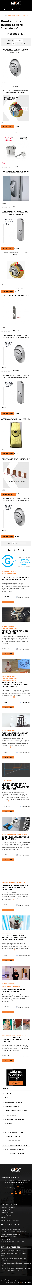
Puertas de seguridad (8, 882)
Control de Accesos (6, 1238)
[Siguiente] (24, 43)
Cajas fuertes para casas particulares (11, 1257)
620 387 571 (17, 1188)
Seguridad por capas (7, 1267)
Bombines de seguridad (8, 626)
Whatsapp (26, 1283)
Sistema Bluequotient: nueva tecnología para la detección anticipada (14, 938)
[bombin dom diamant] (16, 148)
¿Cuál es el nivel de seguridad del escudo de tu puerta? (15, 1040)
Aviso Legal (4, 1280)
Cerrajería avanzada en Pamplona (10, 1229)
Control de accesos (6, 1219)
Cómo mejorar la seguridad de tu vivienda (15, 838)
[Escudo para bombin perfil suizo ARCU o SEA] (16, 435)
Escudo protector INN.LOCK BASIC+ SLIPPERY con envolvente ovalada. (16, 499)
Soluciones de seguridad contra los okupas (14, 990)
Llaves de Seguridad (7, 1212)
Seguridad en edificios (8, 676)
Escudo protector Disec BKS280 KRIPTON (16, 253)
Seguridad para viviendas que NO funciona (13, 1262)
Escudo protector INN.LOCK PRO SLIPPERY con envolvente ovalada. (16, 336)
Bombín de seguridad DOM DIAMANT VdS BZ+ (16, 131)
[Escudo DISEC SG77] (16, 189)
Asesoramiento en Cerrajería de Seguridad (13, 1228)
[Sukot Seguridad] (16, 3)
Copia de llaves (5, 1239)
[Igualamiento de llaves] (16, 475)
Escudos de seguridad (8, 625)
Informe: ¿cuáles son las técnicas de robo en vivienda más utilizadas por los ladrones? (15, 786)
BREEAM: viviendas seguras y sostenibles (12, 1250)
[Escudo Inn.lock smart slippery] (16, 68)
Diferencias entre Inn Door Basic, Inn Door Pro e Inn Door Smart (15, 887)
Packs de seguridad (6, 1215)
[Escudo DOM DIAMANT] (16, 108)
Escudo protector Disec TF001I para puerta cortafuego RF (16, 296)
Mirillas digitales (5, 1214)
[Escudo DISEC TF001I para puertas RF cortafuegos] (16, 313)
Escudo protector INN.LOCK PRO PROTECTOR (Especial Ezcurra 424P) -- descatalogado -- (16, 213)
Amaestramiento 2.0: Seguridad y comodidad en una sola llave (15, 685)
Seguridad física (22, 834)
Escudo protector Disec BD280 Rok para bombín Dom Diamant (16, 91)
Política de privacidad (14, 1280)
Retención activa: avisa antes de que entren (13, 1252)
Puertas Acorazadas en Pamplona (10, 1234)
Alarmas (3, 1217)
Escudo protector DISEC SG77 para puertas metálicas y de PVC (16, 172)
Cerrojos (3, 1210)
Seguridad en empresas (9, 575)
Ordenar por (10, 40)
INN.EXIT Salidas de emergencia (10, 1220)
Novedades (20, 933)
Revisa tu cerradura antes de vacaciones (15, 632)
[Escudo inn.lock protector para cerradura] (16, 230)
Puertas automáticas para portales (10, 1243)
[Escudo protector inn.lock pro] (16, 353)
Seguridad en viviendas (9, 573)
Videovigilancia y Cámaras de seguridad (12, 1241)
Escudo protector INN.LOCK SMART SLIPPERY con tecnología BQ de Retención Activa (16, 51)
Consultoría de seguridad (10, 571)
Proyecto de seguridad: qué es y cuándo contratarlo (15, 579)
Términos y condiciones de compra (16, 1282)
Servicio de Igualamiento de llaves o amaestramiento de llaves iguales (16, 458)
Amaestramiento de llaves (8, 1236)
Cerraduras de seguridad (9, 628)
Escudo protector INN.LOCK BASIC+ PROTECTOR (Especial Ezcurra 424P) (16, 376)
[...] (14, 591)
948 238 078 (23, 1187)
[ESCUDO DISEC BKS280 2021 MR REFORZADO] (16, 270)
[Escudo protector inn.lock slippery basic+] (16, 516)
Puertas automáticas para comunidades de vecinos (15, 734)
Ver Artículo (8, 602)
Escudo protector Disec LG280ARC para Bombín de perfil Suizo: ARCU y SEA (16, 418)
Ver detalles (8, 126)
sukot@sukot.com (12, 1187)
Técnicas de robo (7, 780)
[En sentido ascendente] (25, 40)
